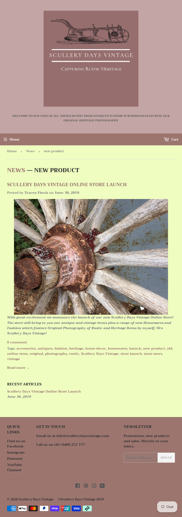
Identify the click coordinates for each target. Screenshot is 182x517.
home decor (95, 348)
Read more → (18, 367)
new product (154, 348)
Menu (14, 139)
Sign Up (166, 457)
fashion (61, 348)
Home (12, 151)
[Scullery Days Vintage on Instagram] (94, 486)
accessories (26, 348)
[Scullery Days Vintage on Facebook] (77, 486)
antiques (45, 348)
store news (153, 353)
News (30, 151)
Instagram (16, 452)
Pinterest (15, 458)
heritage (76, 348)
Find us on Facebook (16, 443)
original (36, 353)
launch (135, 348)
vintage (13, 359)
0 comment (17, 342)
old (169, 348)
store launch (131, 353)
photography (56, 353)
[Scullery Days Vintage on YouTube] (102, 486)
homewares (117, 348)
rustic (74, 353)
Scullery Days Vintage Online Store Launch (67, 185)
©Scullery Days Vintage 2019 (81, 499)
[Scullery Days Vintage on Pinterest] (85, 486)
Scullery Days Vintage (99, 353)
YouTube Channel (14, 467)
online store (17, 353)
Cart (174, 139)
